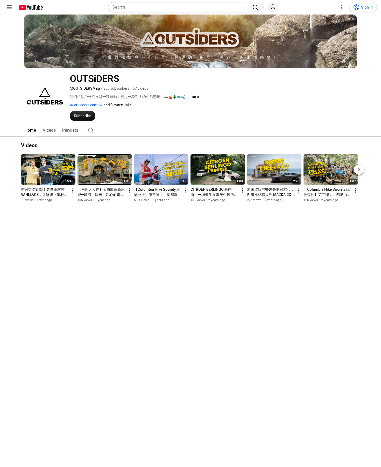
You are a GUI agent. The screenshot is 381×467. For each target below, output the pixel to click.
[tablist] (190, 130)
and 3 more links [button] (117, 105)
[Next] (359, 169)
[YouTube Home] (30, 7)
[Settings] (342, 7)
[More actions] (73, 190)
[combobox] (179, 7)
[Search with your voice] (273, 7)
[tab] (30, 130)
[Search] (255, 7)
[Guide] (9, 7)
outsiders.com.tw (87, 105)
